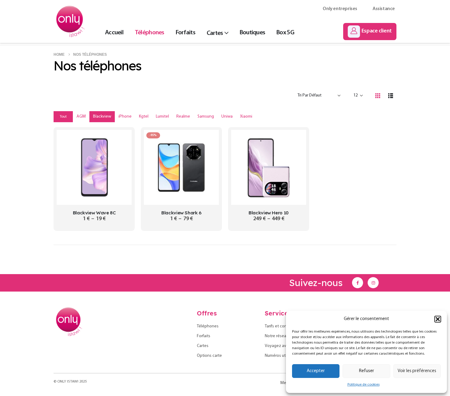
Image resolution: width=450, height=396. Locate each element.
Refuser (366, 371)
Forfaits (185, 32)
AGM (81, 116)
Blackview (102, 116)
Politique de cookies (363, 385)
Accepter (316, 371)
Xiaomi (246, 116)
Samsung (205, 116)
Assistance (384, 8)
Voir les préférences (417, 371)
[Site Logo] (70, 21)
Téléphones (149, 32)
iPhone (125, 116)
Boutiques (252, 32)
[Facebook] (357, 283)
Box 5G (285, 32)
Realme (183, 116)
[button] (438, 319)
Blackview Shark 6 (181, 213)
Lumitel (162, 116)
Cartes (215, 33)
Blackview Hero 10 (269, 213)
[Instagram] (373, 283)
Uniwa (227, 116)
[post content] (94, 167)
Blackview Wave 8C (94, 213)
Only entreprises (340, 8)
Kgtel (143, 116)
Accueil (114, 32)
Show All (57, 116)
